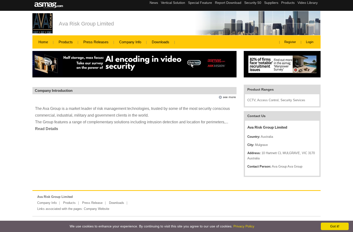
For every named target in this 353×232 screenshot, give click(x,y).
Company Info (130, 42)
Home (43, 42)
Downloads (160, 42)
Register (290, 42)
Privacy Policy (243, 226)
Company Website (96, 209)
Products (66, 42)
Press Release (92, 203)
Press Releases (96, 42)
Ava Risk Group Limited (86, 24)
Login (309, 42)
